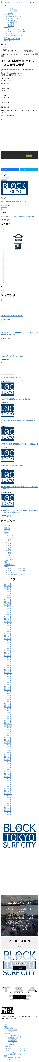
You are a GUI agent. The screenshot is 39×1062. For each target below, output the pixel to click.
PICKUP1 (7, 525)
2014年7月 (7, 727)
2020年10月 (8, 654)
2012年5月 (7, 760)
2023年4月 (7, 629)
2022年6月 (7, 639)
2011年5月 (7, 782)
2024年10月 (8, 606)
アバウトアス (8, 535)
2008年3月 (7, 814)
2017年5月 (7, 690)
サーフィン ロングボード (16, 31)
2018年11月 (8, 673)
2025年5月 (7, 601)
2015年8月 (7, 714)
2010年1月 (7, 811)
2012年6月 (7, 758)
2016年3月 (7, 705)
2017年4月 (7, 692)
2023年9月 (7, 623)
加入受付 (11, 24)
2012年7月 (7, 756)
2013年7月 (7, 739)
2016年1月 (7, 709)
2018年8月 (7, 675)
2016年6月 (7, 701)
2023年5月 (7, 627)
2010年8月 (7, 799)
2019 (9, 550)
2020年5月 (7, 656)
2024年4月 (7, 614)
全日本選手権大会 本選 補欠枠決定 (12, 316)
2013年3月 (7, 744)
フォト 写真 (8, 559)
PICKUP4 (7, 530)
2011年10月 (8, 773)
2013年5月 (7, 743)
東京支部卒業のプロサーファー (18, 35)
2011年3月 (7, 786)
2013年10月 (8, 737)
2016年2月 (7, 707)
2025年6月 (7, 599)
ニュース (7, 177)
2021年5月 (7, 650)
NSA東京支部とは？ (14, 16)
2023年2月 (7, 633)
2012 (9, 539)
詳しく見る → (19, 968)
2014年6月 (7, 729)
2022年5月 (7, 641)
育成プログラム (9, 565)
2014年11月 (8, 724)
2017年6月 (7, 688)
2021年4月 (7, 652)
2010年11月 (8, 794)
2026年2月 (7, 593)
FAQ (5, 1056)
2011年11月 (8, 771)
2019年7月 (7, 667)
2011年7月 (7, 779)
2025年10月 (8, 595)
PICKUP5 (7, 532)
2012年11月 (8, 748)
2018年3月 (7, 682)
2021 (9, 553)
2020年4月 (7, 658)
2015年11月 (8, 710)
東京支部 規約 (12, 20)
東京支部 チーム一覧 (14, 18)
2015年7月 (7, 716)
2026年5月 (7, 588)
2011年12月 (8, 769)
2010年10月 (8, 796)
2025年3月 (7, 603)
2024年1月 (7, 618)
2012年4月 (7, 761)
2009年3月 (7, 813)
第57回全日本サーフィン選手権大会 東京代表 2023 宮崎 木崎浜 (17, 216)
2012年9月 (7, 752)
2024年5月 (7, 612)
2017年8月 (7, 686)
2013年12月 (8, 733)
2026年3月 (7, 591)
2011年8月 (7, 777)
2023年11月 (8, 620)
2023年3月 (7, 631)
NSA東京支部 (8, 1033)
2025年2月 (7, 605)
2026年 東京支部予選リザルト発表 (12, 356)
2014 (9, 542)
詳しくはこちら (19, 929)
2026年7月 (7, 584)
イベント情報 (12, 11)
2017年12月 (8, 684)
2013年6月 (7, 741)
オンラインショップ (10, 1059)
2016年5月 (7, 703)
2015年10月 (8, 712)
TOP (5, 1024)
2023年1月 (7, 635)
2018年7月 (7, 676)
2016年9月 (7, 695)
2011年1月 (7, 790)
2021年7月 (7, 646)
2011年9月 (7, 775)
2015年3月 (7, 722)
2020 (9, 552)
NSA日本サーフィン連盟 (12, 1057)
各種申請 (11, 26)
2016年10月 (8, 693)
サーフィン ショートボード (17, 29)
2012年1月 (7, 767)
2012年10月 (8, 750)
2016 (9, 545)
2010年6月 (7, 803)
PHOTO (10, 13)
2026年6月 (7, 586)
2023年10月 (8, 622)
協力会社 (7, 563)
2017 (9, 547)
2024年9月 (7, 608)
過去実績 (7, 567)
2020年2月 (7, 661)
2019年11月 (8, 663)
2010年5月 (7, 805)
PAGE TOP (36, 1028)
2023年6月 (7, 625)
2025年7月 (7, 597)
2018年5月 (7, 680)
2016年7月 (7, 699)
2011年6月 (7, 780)
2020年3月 (7, 659)
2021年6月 (7, 648)
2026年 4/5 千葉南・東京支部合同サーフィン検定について (19, 444)
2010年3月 (7, 809)
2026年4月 (7, 589)
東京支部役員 (12, 22)
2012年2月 (7, 765)
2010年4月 (7, 807)
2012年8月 (7, 754)
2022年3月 (7, 642)
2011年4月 (7, 784)
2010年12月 (8, 792)
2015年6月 (7, 718)
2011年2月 (7, 788)
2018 (9, 549)
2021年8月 (7, 644)
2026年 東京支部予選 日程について (12, 465)
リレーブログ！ (13, 557)
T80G (6, 533)
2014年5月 (7, 731)
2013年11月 (8, 735)
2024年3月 (7, 616)
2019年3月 (7, 671)
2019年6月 (7, 669)
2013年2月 (7, 746)
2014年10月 (8, 726)
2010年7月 (7, 801)
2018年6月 (7, 678)
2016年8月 (7, 697)
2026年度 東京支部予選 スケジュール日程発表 (15, 399)
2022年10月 (8, 637)
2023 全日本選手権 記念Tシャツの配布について (13, 201)
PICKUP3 (7, 529)
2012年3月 (7, 763)
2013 (9, 540)
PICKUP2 (7, 527)
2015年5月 (7, 720)
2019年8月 (7, 665)
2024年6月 (7, 610)
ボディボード (12, 33)
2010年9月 (7, 797)
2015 (9, 544)
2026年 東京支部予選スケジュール (12, 377)
